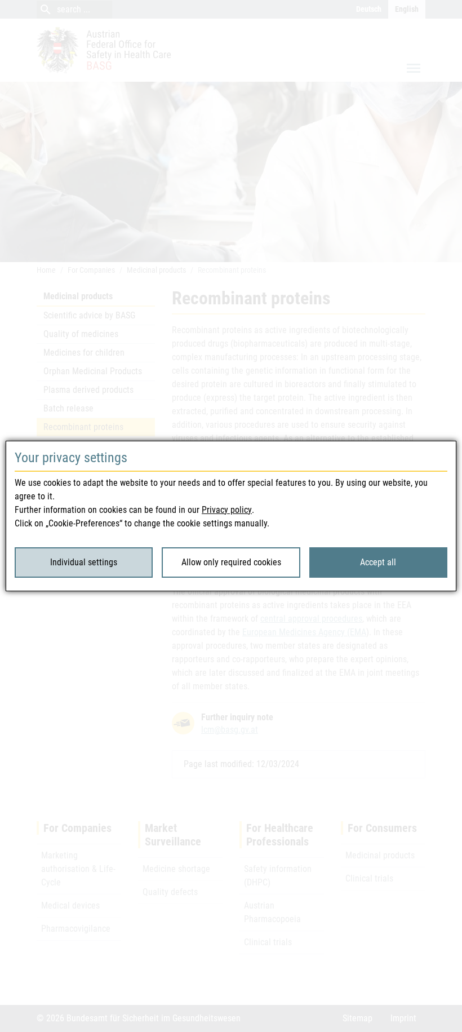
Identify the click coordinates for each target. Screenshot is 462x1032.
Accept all (378, 562)
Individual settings (83, 562)
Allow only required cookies (231, 562)
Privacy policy (227, 509)
